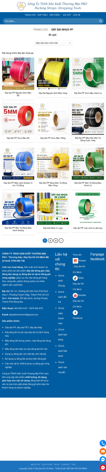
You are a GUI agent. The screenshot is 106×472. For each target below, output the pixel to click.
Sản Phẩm (54, 15)
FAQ (73, 464)
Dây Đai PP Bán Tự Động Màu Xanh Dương (18, 229)
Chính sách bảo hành (62, 350)
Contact (65, 464)
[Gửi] (100, 21)
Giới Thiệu (42, 15)
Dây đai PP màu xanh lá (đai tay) (87, 228)
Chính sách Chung (61, 280)
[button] (102, 6)
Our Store (47, 464)
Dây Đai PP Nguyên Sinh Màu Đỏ (18, 94)
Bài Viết (67, 15)
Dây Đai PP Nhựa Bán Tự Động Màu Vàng (53, 184)
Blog (56, 464)
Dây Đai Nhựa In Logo (53, 228)
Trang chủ (30, 15)
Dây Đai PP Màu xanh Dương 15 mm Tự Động (18, 184)
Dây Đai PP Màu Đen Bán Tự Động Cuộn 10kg (88, 139)
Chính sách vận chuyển (62, 367)
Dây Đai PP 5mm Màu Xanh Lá (88, 93)
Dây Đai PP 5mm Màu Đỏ (18, 138)
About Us (35, 464)
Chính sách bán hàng (62, 334)
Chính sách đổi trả (62, 296)
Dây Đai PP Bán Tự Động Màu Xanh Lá (87, 184)
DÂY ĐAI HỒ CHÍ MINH (77, 468)
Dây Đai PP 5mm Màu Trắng (53, 138)
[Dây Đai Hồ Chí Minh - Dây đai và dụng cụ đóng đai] (53, 6)
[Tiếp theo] (61, 240)
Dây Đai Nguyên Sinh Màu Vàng (53, 93)
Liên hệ (76, 15)
